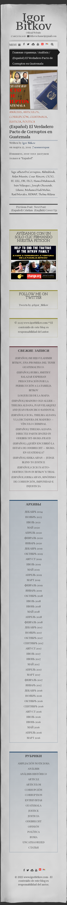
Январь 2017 (33, 685)
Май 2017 (34, 664)
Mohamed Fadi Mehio (37, 190)
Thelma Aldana (46, 194)
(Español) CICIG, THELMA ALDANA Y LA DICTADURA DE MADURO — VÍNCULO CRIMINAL (33, 419)
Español (27, 158)
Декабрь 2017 (33, 627)
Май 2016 (33, 727)
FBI (23, 181)
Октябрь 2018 (33, 595)
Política (29, 122)
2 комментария (40, 147)
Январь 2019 (33, 590)
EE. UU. (15, 181)
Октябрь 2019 (33, 553)
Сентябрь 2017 (33, 643)
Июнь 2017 (33, 659)
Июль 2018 (33, 601)
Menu (13, 44)
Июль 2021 (33, 522)
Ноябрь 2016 (33, 695)
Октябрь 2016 (33, 701)
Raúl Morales (19, 194)
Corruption (33, 795)
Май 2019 (33, 569)
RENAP (32, 194)
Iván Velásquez (22, 185)
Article (33, 779)
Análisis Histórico (33, 774)
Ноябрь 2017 (33, 632)
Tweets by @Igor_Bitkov (33, 305)
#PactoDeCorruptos (28, 172)
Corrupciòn (19, 117)
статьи (33, 847)
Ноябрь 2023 (33, 517)
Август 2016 (34, 711)
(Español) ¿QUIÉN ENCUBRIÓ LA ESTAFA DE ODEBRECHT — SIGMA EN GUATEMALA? (33, 448)
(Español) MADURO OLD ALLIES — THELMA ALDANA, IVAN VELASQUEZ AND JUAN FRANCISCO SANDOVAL (33, 405)
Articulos (31, 112)
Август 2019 (34, 559)
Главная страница (24, 52)
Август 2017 (33, 648)
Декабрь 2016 (33, 690)
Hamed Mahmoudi (44, 181)
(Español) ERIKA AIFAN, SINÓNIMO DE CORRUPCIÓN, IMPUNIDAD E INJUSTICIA (33, 481)
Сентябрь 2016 (33, 706)
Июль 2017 (33, 653)
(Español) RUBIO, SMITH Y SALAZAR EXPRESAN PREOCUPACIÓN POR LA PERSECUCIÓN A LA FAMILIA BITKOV (33, 381)
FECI (29, 181)
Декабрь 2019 (33, 548)
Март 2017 (33, 674)
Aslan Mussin (19, 176)
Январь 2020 (33, 543)
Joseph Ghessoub (42, 185)
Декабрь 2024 (34, 511)
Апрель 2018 (33, 617)
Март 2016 (33, 737)
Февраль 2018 (33, 622)
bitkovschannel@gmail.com (43, 36)
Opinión (33, 826)
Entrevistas (33, 800)
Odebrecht (33, 821)
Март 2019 (33, 580)
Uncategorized (34, 842)
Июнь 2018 (33, 606)
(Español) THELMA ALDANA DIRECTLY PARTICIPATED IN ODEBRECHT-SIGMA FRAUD (33, 433)
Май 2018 (33, 611)
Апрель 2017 (33, 669)
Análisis (43, 52)
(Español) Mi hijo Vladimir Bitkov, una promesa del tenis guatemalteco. (33, 362)
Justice (33, 810)
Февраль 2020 (33, 538)
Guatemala (38, 117)
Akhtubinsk (48, 172)
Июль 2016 (33, 716)
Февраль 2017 (34, 680)
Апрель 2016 (33, 732)
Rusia (33, 837)
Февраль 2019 (33, 585)
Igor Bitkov (33, 21)
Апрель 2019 (33, 574)
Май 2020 (33, 527)
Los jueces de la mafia (33, 395)
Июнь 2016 (33, 722)
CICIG (50, 176)
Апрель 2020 (33, 532)
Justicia (15, 122)
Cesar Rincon (36, 176)
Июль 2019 (33, 564)
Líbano (20, 190)
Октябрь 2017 (33, 637)
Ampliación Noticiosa (33, 763)
